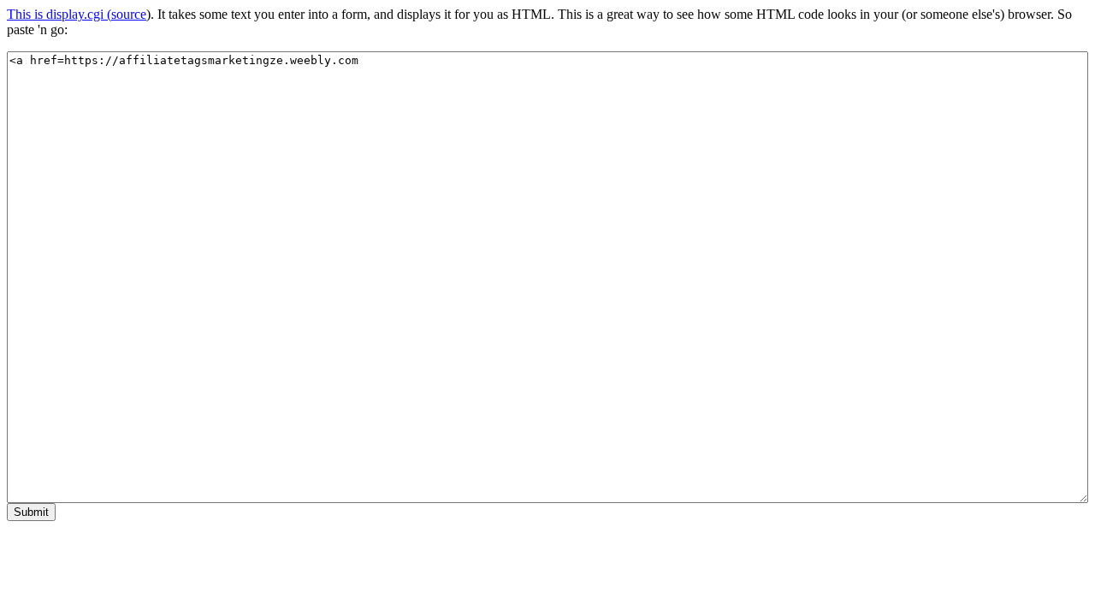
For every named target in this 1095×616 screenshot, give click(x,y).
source (128, 14)
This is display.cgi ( (59, 14)
